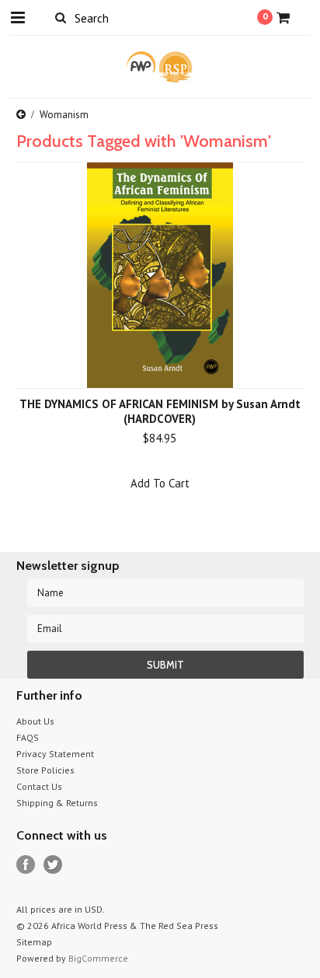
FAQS (27, 737)
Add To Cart (160, 483)
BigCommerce (98, 958)
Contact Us (39, 786)
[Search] (61, 17)
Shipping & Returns (57, 803)
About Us (35, 721)
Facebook (26, 865)
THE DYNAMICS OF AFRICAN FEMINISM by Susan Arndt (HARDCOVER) (160, 411)
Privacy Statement (55, 754)
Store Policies (45, 770)
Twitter (53, 865)
